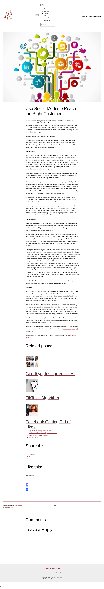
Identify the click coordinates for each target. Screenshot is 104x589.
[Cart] (82, 12)
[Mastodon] (52, 484)
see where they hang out (70, 329)
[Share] (52, 489)
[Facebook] (52, 482)
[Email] (52, 487)
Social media (18, 505)
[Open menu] (37, 15)
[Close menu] (42, 5)
